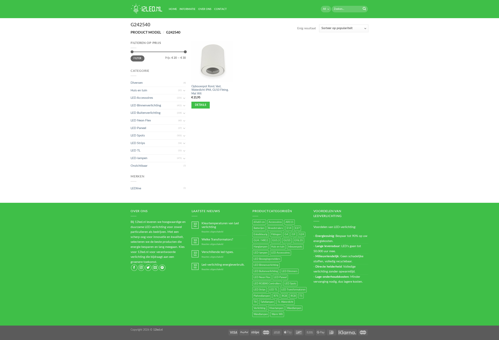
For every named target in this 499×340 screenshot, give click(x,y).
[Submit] (364, 9)
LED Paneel (138, 128)
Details (200, 105)
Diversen (137, 82)
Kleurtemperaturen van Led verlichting (220, 225)
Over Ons (204, 9)
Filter (137, 58)
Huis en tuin (139, 90)
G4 (286, 234)
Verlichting (259, 308)
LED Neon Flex (141, 120)
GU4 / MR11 (261, 240)
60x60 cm (259, 222)
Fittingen (276, 234)
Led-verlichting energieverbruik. (223, 264)
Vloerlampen (276, 308)
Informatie (188, 9)
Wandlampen (294, 308)
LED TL (135, 150)
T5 (301, 296)
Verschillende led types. (218, 252)
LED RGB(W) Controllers (267, 283)
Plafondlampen (262, 296)
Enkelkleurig (260, 234)
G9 (293, 234)
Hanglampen (260, 247)
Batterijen (259, 228)
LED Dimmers (289, 271)
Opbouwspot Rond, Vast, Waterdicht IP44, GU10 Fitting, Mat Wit (209, 90)
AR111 (290, 222)
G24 (301, 234)
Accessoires (275, 222)
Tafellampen (267, 302)
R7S (276, 296)
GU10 (286, 240)
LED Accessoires (142, 97)
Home (173, 9)
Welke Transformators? (217, 239)
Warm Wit (277, 314)
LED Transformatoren (293, 289)
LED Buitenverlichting (145, 112)
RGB (284, 296)
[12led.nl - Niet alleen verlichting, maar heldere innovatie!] (147, 9)
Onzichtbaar (139, 165)
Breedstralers (275, 228)
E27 (297, 228)
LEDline (136, 188)
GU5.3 (276, 240)
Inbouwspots (295, 247)
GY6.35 (298, 240)
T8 (255, 302)
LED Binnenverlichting (146, 105)
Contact (220, 9)
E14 (289, 228)
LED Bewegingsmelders (267, 259)
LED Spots (138, 135)
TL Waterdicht (285, 302)
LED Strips (138, 143)
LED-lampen (139, 158)
